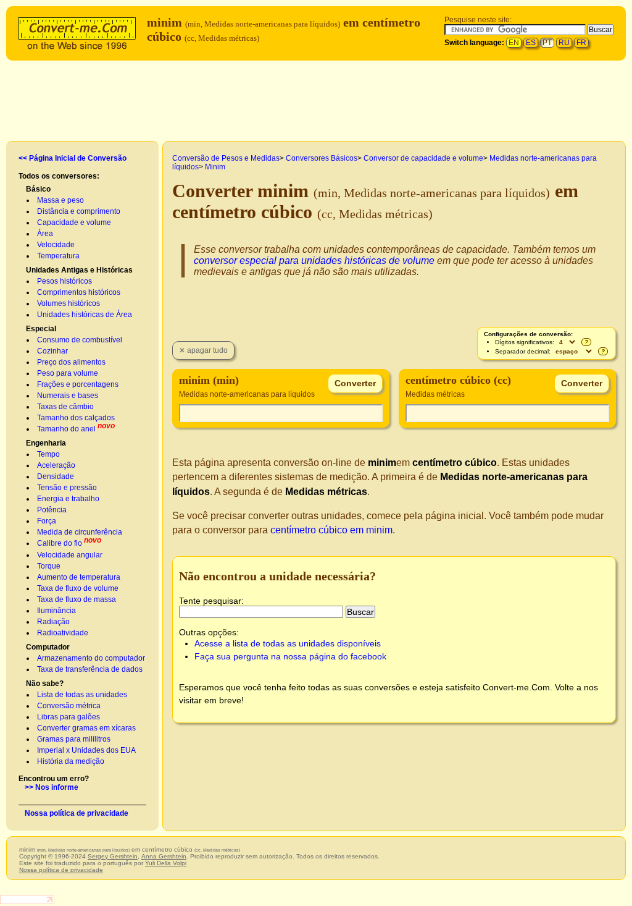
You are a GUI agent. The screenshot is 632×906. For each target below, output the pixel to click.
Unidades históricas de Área (84, 314)
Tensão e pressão (67, 487)
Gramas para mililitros (73, 739)
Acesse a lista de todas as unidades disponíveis (287, 643)
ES (531, 42)
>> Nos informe (51, 787)
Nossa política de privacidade (76, 813)
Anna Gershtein (163, 856)
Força (46, 521)
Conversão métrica (69, 705)
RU (564, 42)
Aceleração (56, 465)
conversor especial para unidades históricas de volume (314, 260)
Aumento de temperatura (78, 577)
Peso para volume (67, 373)
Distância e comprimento (78, 211)
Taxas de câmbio (65, 406)
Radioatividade (62, 633)
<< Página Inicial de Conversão (73, 158)
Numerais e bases (67, 395)
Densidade (55, 476)
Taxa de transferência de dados (90, 669)
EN (514, 42)
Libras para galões (68, 717)
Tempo (48, 454)
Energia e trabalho (68, 498)
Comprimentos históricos (78, 292)
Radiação (53, 621)
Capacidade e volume (74, 222)
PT (547, 42)
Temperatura (58, 256)
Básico (38, 189)
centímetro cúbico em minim (331, 530)
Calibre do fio (59, 543)
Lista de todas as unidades (82, 694)
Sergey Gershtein (113, 856)
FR (581, 42)
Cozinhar (52, 351)
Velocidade (56, 244)
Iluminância (56, 610)
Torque (48, 566)
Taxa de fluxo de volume (77, 588)
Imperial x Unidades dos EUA (86, 750)
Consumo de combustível (79, 340)
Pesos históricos (64, 281)
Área (45, 233)
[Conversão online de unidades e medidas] (79, 31)
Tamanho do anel (66, 429)
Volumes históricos (68, 303)
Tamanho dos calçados (76, 417)
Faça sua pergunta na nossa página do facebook (290, 656)
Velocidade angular (69, 555)
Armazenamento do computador (91, 658)
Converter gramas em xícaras (86, 728)
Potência (52, 510)
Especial (41, 328)
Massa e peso (60, 200)
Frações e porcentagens (77, 384)
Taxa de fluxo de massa (76, 599)
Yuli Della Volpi (165, 863)
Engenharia (46, 443)
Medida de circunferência (79, 532)
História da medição (70, 761)
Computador (48, 647)
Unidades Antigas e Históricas (79, 270)
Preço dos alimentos (71, 362)
